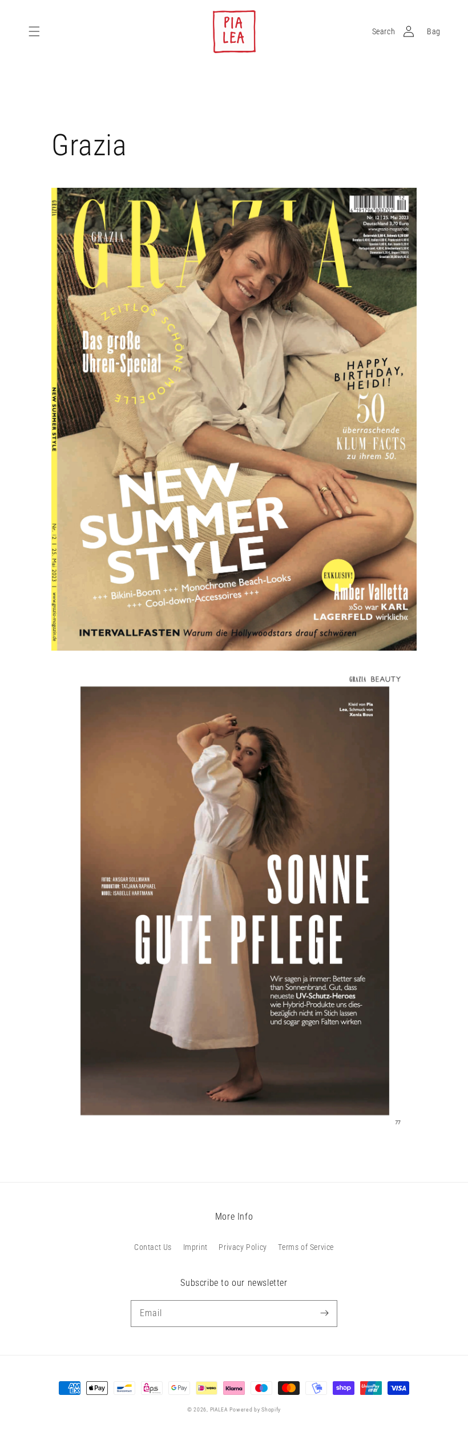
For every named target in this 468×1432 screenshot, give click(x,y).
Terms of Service (306, 1247)
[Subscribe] (324, 1313)
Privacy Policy (243, 1247)
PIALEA (219, 1409)
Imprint (195, 1247)
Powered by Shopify (255, 1409)
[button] (34, 31)
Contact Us (153, 1247)
